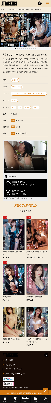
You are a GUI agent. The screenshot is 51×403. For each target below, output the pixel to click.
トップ (3, 9)
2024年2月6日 (17, 87)
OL (20, 107)
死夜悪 (14, 100)
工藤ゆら (15, 80)
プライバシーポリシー (15, 374)
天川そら (6, 257)
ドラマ (27, 107)
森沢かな (29, 257)
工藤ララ (39, 257)
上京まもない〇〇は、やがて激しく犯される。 (29, 94)
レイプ (35, 107)
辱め (13, 107)
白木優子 (29, 300)
